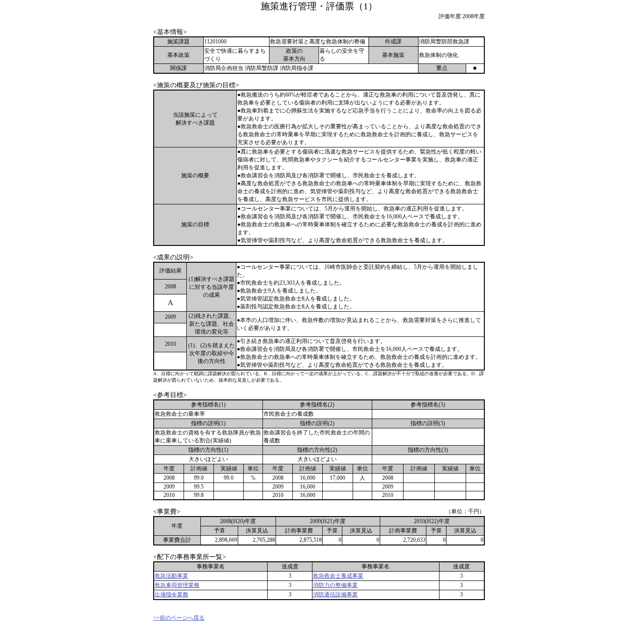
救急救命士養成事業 (338, 576)
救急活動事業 (171, 576)
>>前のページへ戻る (179, 618)
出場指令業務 (171, 594)
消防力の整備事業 (335, 585)
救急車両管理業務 (177, 585)
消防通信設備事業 (335, 594)
